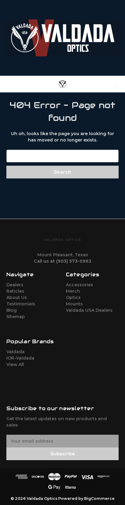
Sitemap (15, 316)
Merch (73, 291)
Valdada (15, 351)
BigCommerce (99, 498)
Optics (73, 297)
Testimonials (20, 304)
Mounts (74, 304)
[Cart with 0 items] (107, 82)
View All (15, 364)
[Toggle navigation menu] (14, 84)
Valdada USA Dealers (89, 310)
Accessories (79, 284)
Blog (11, 310)
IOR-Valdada (20, 358)
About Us (16, 297)
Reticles (15, 291)
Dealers (14, 284)
